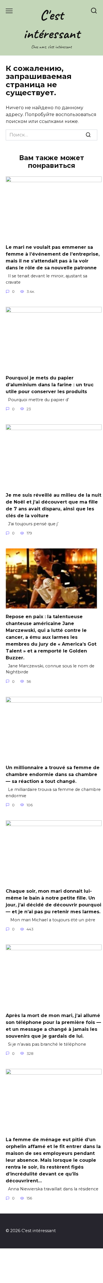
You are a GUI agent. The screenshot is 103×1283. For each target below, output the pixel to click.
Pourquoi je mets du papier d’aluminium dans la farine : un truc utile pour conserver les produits (50, 384)
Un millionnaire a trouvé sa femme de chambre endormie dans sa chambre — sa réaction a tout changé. (53, 774)
